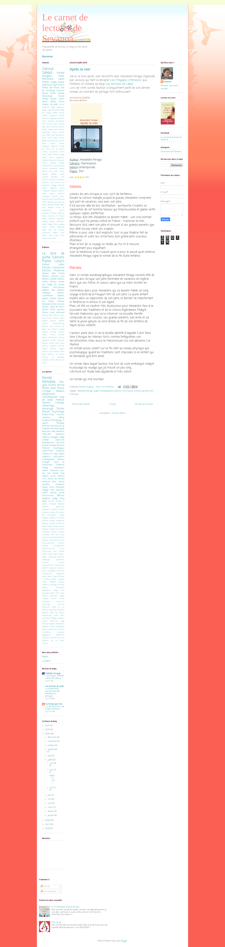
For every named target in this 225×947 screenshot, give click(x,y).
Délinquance (54, 540)
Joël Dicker (53, 171)
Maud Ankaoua (47, 199)
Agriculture (60, 507)
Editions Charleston (53, 268)
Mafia (44, 582)
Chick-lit (60, 414)
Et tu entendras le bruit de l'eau (65, 906)
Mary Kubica (48, 193)
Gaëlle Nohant (52, 154)
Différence (60, 465)
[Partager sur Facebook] (133, 386)
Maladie (53, 582)
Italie (62, 473)
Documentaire (59, 537)
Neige (56, 590)
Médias (44, 587)
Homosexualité (47, 565)
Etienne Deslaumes (50, 152)
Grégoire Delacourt (49, 160)
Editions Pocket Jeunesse (53, 309)
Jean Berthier (59, 166)
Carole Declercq (51, 127)
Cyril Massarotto (57, 135)
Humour (60, 400)
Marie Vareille (57, 93)
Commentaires (49, 891)
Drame (52, 385)
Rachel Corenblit (48, 219)
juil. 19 (52, 787)
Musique (61, 585)
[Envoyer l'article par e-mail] (119, 386)
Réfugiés (54, 618)
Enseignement (59, 546)
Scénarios (45, 626)
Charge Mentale (52, 526)
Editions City (47, 326)
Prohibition (46, 601)
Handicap (52, 445)
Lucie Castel (55, 182)
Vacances (45, 640)
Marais (61, 582)
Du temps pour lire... (54, 704)
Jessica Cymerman (49, 168)
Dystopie (45, 540)
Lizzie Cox (52, 180)
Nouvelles (45, 484)
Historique (47, 409)
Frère (50, 554)
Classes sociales (57, 532)
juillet (50, 759)
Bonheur (60, 459)
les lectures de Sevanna (171, 151)
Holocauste (54, 470)
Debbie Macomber (48, 141)
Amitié (60, 385)
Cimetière (45, 532)
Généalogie (46, 560)
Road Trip (54, 612)
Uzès (62, 638)
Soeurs (44, 629)
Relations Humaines (56, 610)
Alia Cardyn (46, 113)
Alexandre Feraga (85, 391)
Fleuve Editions (56, 301)
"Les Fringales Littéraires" (126, 80)
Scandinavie (60, 624)
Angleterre (46, 456)
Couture (45, 537)
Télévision (60, 495)
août (50, 755)
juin (50, 795)
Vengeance (46, 498)
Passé (51, 487)
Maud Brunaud (59, 199)
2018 (47, 820)
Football (61, 551)
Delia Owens (59, 141)
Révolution (54, 621)
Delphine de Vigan (50, 85)
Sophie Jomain (48, 227)
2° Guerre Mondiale (53, 421)
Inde (48, 473)
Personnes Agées (57, 596)
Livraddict (46, 661)
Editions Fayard (58, 329)
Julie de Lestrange (53, 89)
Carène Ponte (53, 129)
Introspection (47, 573)
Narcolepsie (46, 590)
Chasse (61, 526)
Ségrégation (46, 635)
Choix (57, 529)
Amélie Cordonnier (49, 115)
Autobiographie (106, 391)
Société (44, 492)
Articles (46, 886)
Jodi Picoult (54, 87)
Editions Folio (48, 290)
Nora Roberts (48, 207)
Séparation (60, 635)
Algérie (96, 391)
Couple (61, 428)
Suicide (61, 492)
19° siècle (54, 454)
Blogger (124, 940)
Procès (62, 598)
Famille (47, 378)
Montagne (53, 585)
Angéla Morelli (57, 82)
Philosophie (60, 487)
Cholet (62, 529)
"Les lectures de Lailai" (119, 84)
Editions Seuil (47, 351)
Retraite (45, 612)
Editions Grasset (57, 304)
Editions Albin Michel (53, 273)
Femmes (46, 425)
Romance (48, 381)
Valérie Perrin (57, 101)
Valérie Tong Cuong (50, 235)
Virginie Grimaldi (50, 104)
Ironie (44, 576)
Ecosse (61, 540)
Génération (60, 560)
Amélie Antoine (58, 113)
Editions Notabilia (49, 346)
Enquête (45, 546)
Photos (54, 598)
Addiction (45, 507)
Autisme (45, 520)
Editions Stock (48, 312)
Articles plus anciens (144, 404)
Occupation (60, 484)
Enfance (137, 391)
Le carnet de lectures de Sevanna (65, 28)
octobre (51, 745)
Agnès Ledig (46, 110)
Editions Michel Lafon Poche (53, 343)
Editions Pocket (57, 281)
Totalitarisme (55, 638)
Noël (53, 431)
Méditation (60, 587)
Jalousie (45, 476)
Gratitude (52, 557)
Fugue (55, 554)
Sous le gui (56, 922)
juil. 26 (53, 763)
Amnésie (54, 509)
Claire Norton (58, 132)
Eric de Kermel (58, 149)
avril (50, 803)
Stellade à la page (52, 673)
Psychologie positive (53, 604)
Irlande (55, 473)
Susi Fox (52, 230)
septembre (52, 749)
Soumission (52, 629)
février (51, 811)
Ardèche (52, 518)
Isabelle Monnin (48, 166)
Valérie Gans (58, 233)
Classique (45, 534)
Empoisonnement (48, 543)
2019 (47, 733)
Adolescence (48, 394)
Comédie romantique (53, 404)
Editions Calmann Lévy (53, 276)
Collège (61, 437)
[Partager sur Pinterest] (136, 386)
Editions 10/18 (47, 315)
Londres (53, 579)
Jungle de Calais (58, 576)
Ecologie (45, 467)
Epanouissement (48, 548)
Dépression (60, 440)
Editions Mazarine (53, 270)
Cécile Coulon (47, 138)
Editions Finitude (49, 332)
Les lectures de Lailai (54, 686)
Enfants (61, 543)
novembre (52, 741)
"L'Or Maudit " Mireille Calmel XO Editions (54, 677)
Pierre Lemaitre (48, 216)
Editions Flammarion (123, 391)
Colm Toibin (46, 135)
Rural (56, 615)
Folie (54, 551)
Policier (46, 412)
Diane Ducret (48, 143)
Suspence (61, 632)
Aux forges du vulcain (53, 284)
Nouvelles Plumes (48, 360)
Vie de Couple (57, 640)
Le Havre (45, 579)
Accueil (113, 404)
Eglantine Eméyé (57, 146)
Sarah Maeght (47, 224)
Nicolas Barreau (48, 205)
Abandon (61, 504)
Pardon (45, 487)
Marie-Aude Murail (53, 96)
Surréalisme (46, 632)
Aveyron (52, 520)
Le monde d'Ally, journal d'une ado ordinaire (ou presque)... (52, 692)
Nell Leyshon (59, 202)
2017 (47, 824)
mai (50, 799)
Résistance (60, 490)
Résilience (60, 434)
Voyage (54, 498)
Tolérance (45, 638)
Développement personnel (53, 442)
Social (52, 626)
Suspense (46, 420)
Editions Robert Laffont (53, 297)
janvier (51, 815)
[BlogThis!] (127, 386)
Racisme (45, 610)
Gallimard (60, 312)
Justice (53, 476)
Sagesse (52, 624)
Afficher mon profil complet (169, 87)
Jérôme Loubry (57, 174)
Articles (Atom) (118, 413)
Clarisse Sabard (47, 71)
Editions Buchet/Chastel (53, 323)
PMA (57, 593)
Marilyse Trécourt (57, 191)
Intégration (60, 573)
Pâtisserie (46, 607)
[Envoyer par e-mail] (124, 386)
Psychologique (58, 448)
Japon (49, 576)
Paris (62, 593)
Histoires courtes (53, 562)
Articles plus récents (81, 404)
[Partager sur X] (130, 386)
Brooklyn (45, 523)
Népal (52, 593)
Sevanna (167, 81)
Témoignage (56, 420)
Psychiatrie (60, 601)
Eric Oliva (46, 149)
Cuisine (51, 537)
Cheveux (45, 529)
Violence (45, 643)
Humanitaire (59, 565)
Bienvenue (47, 56)
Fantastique (46, 551)
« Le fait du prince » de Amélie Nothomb (54, 707)
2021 (47, 725)
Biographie (60, 520)
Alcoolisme (46, 509)
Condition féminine (50, 428)
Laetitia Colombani (50, 177)
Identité (145, 391)
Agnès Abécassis (57, 107)
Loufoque (61, 579)
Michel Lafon (53, 264)
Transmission (47, 495)
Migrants (45, 585)
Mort (54, 481)
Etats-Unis (48, 414)
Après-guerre (58, 456)
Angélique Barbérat (57, 118)
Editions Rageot (57, 349)
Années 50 (54, 512)
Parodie (44, 596)
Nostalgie (45, 593)
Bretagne (45, 462)
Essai (62, 548)
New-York (46, 431)
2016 (47, 828)
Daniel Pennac (58, 138)
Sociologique (60, 626)
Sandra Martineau (56, 221)
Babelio (45, 656)
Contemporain (49, 397)
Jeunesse (46, 417)
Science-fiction (47, 451)
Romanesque (47, 615)
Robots (61, 612)
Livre (44, 478)
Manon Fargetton (49, 188)
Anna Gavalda (48, 121)
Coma (62, 534)
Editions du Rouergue (53, 357)
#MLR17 (51, 501)
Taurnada (46, 304)
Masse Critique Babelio (53, 389)
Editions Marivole (57, 340)
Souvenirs (60, 629)
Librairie (60, 476)
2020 (48, 729)
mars (50, 807)
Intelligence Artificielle (56, 571)
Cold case (54, 534)
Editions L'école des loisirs (53, 307)
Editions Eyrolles (49, 279)
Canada (52, 523)
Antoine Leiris (52, 124)
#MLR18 (59, 501)
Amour (45, 388)
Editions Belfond (57, 321)
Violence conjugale (50, 437)
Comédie (45, 440)
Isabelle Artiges (57, 163)
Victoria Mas (51, 238)
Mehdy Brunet (49, 98)
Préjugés (45, 490)
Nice (62, 590)
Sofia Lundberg (59, 224)
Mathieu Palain (57, 196)
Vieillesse (45, 454)
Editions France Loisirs (53, 259)
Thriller (60, 409)
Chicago (51, 529)
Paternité (46, 448)
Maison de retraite (56, 478)
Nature (61, 481)
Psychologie (58, 412)
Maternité (46, 481)
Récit (52, 490)
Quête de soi (58, 607)
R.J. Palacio (60, 216)
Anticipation (51, 515)
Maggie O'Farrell (57, 185)
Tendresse (60, 451)
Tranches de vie (57, 425)
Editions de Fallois (56, 354)
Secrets (46, 403)
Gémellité (60, 557)
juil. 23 (53, 769)
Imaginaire (53, 568)
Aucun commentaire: (105, 386)
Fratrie (44, 554)
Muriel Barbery (48, 202)
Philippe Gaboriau (57, 213)
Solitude (53, 492)
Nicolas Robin (59, 205)
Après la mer (80, 69)
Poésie (61, 417)
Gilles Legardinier (56, 157)
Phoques (45, 598)
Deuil (53, 388)
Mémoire (60, 445)
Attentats (60, 518)
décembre (52, 737)
